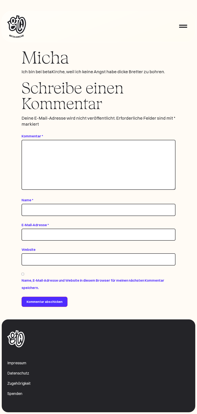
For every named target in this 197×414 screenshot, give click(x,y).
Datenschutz (18, 373)
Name (27, 200)
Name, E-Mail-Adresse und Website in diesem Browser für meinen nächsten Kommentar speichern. (93, 284)
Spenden (14, 393)
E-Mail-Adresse (35, 225)
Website (29, 249)
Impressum (16, 363)
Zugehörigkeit (19, 383)
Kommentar (32, 136)
